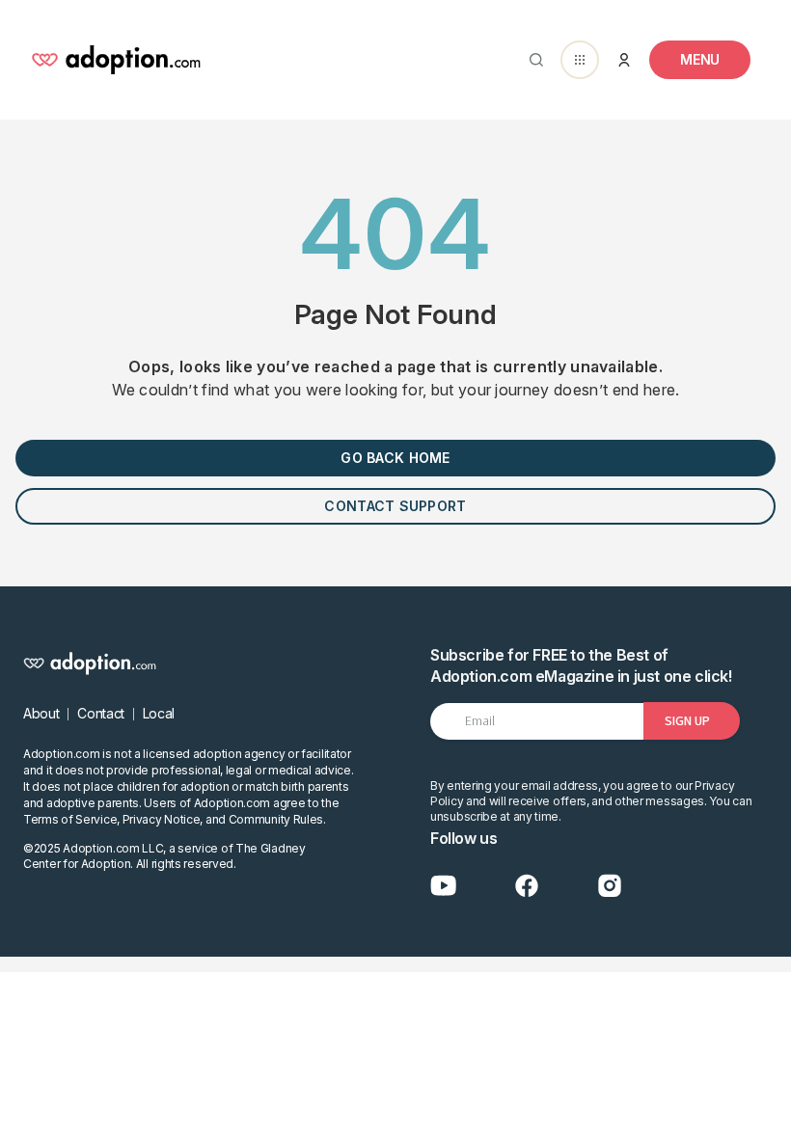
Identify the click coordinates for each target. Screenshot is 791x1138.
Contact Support (395, 506)
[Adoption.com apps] (579, 60)
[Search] (532, 60)
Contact (100, 713)
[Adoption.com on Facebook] (526, 886)
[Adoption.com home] (116, 60)
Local (159, 713)
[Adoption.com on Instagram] (609, 886)
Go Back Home (395, 457)
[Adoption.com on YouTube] (443, 886)
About (41, 713)
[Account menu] (624, 60)
